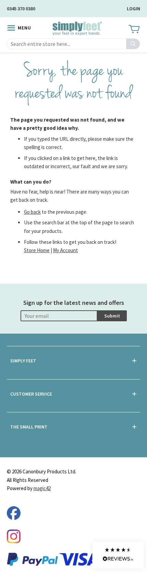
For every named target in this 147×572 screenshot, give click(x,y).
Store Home (37, 250)
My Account (65, 250)
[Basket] (133, 29)
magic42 (42, 488)
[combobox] (73, 43)
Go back (32, 212)
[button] (118, 555)
